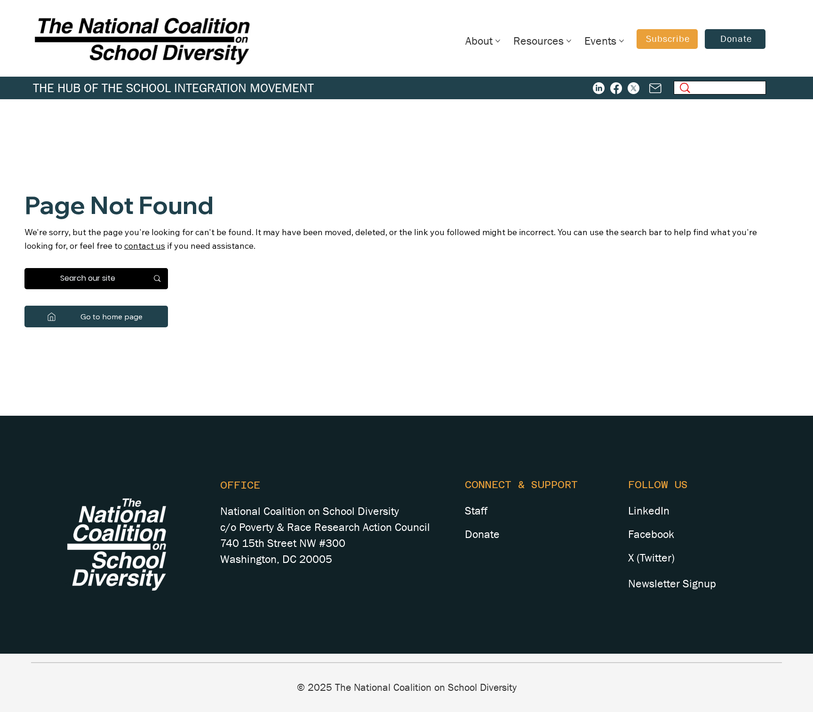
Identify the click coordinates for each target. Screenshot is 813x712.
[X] (633, 88)
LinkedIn (649, 511)
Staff (476, 511)
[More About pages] (497, 41)
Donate (482, 534)
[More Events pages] (621, 41)
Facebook (651, 534)
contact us (144, 245)
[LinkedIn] (599, 88)
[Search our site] (157, 278)
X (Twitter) (651, 558)
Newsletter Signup (672, 584)
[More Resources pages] (568, 41)
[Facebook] (616, 88)
